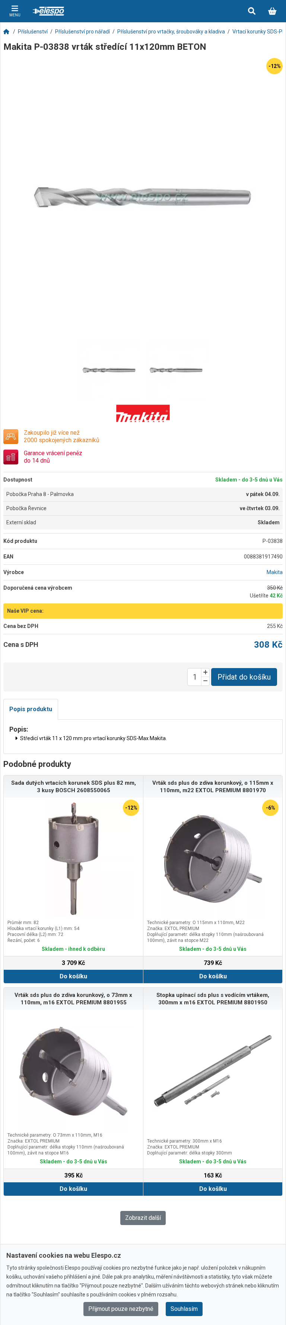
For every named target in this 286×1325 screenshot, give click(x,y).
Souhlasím (184, 1308)
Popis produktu (30, 709)
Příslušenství (33, 32)
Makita (275, 572)
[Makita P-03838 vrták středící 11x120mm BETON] (143, 197)
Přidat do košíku (244, 677)
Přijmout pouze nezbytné (120, 1308)
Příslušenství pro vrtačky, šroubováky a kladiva (171, 32)
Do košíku (73, 976)
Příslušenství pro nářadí (82, 32)
